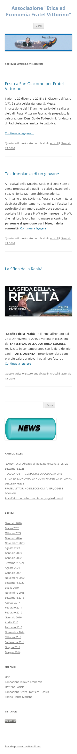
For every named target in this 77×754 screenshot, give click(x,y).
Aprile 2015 (11, 622)
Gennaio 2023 (13, 553)
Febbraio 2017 (13, 607)
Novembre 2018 (14, 592)
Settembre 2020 (14, 583)
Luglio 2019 (12, 587)
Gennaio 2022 (13, 558)
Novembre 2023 (14, 543)
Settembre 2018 (14, 597)
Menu (39, 25)
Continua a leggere (19, 133)
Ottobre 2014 (13, 637)
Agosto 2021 (12, 568)
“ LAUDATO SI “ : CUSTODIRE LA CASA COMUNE (33, 473)
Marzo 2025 (12, 528)
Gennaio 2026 (13, 523)
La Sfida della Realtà (24, 269)
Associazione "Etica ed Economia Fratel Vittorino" (38, 11)
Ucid (7, 677)
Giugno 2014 (12, 647)
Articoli (54, 143)
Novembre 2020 (14, 578)
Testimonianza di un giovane (32, 174)
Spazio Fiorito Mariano (18, 697)
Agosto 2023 (12, 548)
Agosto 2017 (12, 602)
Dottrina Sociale (14, 687)
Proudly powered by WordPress (23, 746)
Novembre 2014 (14, 632)
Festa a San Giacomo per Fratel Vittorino (34, 86)
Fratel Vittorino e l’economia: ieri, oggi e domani (34, 498)
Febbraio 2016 (13, 612)
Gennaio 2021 (13, 573)
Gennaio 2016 (13, 617)
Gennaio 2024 (13, 538)
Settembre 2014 (14, 642)
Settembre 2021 (14, 563)
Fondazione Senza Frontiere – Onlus (27, 692)
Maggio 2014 (12, 652)
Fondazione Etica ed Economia (23, 682)
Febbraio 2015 (13, 627)
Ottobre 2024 (13, 533)
